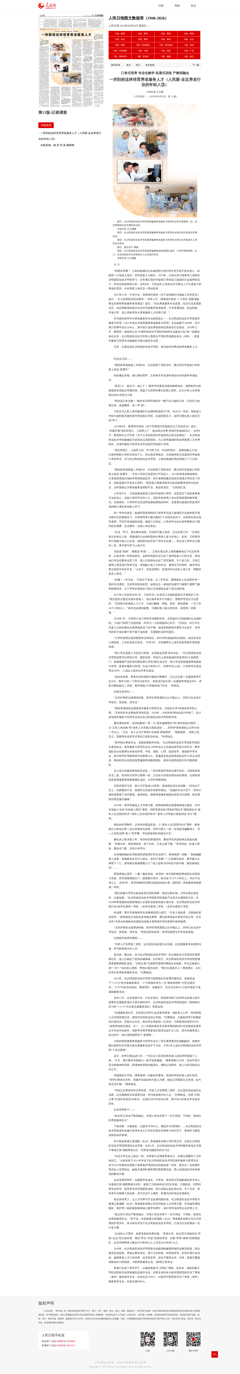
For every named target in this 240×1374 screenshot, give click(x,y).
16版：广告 (189, 51)
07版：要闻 (166, 39)
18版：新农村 (143, 56)
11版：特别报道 (166, 45)
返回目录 (115, 65)
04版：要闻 (189, 33)
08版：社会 (189, 39)
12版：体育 (189, 45)
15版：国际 (166, 51)
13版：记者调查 (120, 51)
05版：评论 (120, 39)
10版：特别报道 (143, 45)
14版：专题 (143, 51)
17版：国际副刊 (120, 56)
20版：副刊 (189, 56)
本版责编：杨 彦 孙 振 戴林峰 (57, 145)
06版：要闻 (143, 39)
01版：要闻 (120, 33)
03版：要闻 (166, 33)
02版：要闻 (143, 33)
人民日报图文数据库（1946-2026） (139, 18)
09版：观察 (120, 45)
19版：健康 (166, 56)
